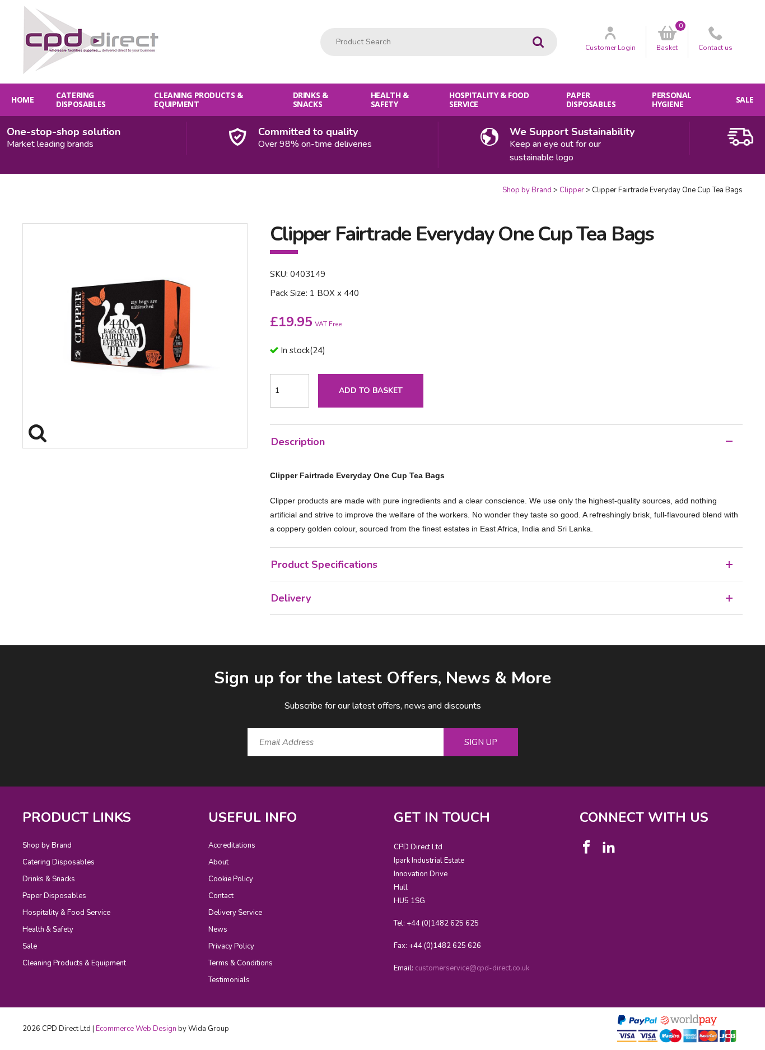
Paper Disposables (590, 99)
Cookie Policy (230, 879)
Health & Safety (390, 99)
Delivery (291, 598)
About (218, 862)
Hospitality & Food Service (489, 99)
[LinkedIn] (608, 847)
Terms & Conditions (240, 963)
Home (22, 99)
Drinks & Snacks (310, 99)
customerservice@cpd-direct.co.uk (472, 968)
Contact (221, 896)
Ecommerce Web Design (136, 1029)
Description (298, 441)
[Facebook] (586, 847)
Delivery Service (235, 913)
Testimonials (229, 980)
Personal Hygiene (672, 99)
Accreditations (231, 845)
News (217, 929)
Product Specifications (324, 564)
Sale (745, 99)
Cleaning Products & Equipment (198, 99)
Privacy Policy (231, 946)
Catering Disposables (80, 99)
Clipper (571, 190)
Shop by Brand (527, 190)
